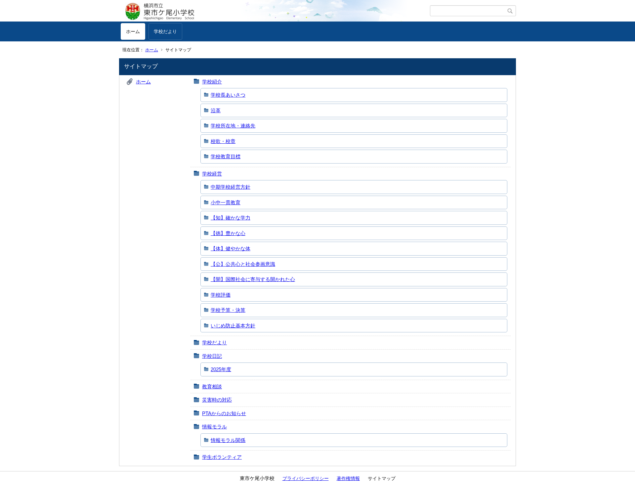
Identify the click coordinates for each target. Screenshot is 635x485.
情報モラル (214, 426)
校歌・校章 (223, 141)
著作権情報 (348, 478)
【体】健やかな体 (230, 248)
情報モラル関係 (228, 440)
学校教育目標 (225, 156)
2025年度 (221, 369)
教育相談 (212, 386)
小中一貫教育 (225, 202)
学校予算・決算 (228, 310)
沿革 (216, 110)
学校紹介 (212, 81)
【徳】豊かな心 (228, 233)
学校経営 (212, 173)
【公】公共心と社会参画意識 (243, 264)
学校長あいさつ (228, 95)
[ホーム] (275, 11)
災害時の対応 (217, 400)
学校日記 (212, 356)
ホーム (133, 31)
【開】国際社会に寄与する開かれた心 (253, 279)
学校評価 (221, 295)
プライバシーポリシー (305, 478)
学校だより (165, 31)
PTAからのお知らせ (224, 413)
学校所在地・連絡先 (233, 125)
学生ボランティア (222, 457)
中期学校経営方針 (230, 187)
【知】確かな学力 (230, 217)
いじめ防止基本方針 (233, 325)
